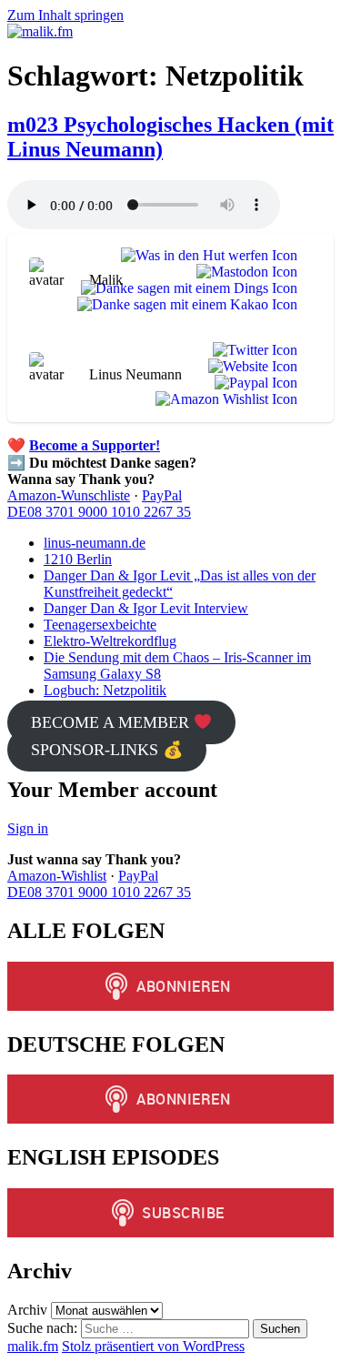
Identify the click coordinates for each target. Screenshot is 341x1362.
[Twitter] (251, 350)
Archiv (27, 1309)
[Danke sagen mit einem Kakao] (183, 305)
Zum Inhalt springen (65, 15)
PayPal (162, 495)
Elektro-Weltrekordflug (110, 641)
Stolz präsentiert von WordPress (153, 1346)
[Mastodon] (243, 272)
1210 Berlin (78, 559)
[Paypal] (252, 383)
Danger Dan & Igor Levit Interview (146, 608)
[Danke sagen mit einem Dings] (185, 288)
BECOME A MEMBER (112, 722)
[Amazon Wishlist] (222, 399)
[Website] (249, 366)
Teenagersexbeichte (100, 624)
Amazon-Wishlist (56, 875)
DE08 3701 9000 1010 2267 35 (99, 512)
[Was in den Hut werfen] (205, 255)
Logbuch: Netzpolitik (105, 690)
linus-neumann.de (94, 542)
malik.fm (32, 1346)
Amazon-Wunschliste (68, 495)
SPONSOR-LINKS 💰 (107, 750)
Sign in (27, 828)
